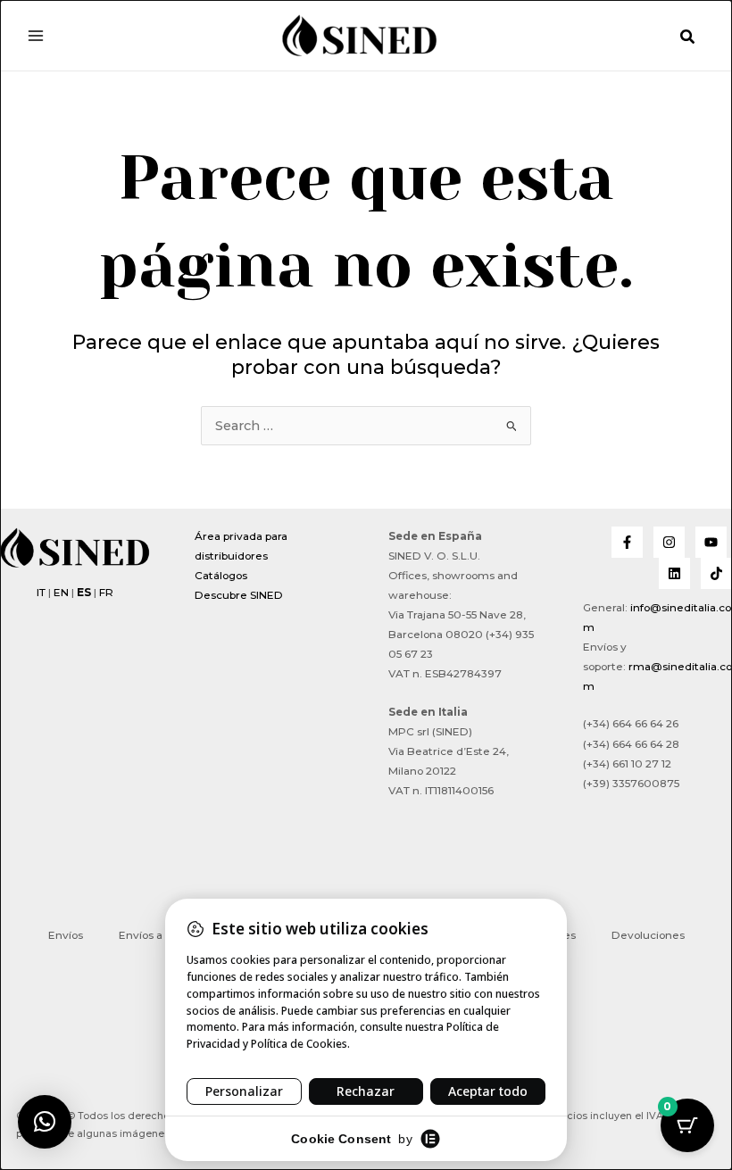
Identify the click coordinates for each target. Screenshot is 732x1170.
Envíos (65, 935)
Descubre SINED (239, 595)
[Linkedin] (674, 573)
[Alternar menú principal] (36, 35)
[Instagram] (669, 542)
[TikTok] (716, 573)
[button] (688, 37)
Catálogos (221, 575)
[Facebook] (627, 542)
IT (41, 592)
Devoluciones (648, 935)
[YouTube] (711, 542)
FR (106, 592)
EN (61, 592)
